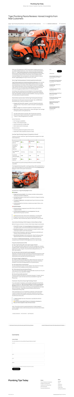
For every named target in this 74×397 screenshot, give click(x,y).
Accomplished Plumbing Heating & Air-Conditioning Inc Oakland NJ (55, 81)
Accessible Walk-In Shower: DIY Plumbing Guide (54, 85)
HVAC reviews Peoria (24, 313)
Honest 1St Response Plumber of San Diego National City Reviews (53, 325)
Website (13, 362)
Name (13, 354)
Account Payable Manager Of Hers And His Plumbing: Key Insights (55, 76)
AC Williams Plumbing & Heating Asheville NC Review (55, 89)
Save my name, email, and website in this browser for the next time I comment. (23, 366)
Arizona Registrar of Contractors (32, 226)
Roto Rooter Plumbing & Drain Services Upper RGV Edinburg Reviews (21, 325)
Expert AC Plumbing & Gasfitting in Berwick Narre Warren (55, 93)
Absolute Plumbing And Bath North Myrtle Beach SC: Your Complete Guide (54, 107)
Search (50, 69)
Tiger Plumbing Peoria (30, 313)
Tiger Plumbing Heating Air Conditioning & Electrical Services (30, 72)
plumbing (41, 85)
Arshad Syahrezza (63, 23)
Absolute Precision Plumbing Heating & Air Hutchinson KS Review (54, 102)
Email (13, 358)
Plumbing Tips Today (37, 4)
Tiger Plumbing (19, 77)
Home (9, 23)
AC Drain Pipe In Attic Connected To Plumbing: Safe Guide (55, 98)
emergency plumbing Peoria (16, 313)
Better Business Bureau (24, 238)
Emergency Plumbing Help (52, 23)
